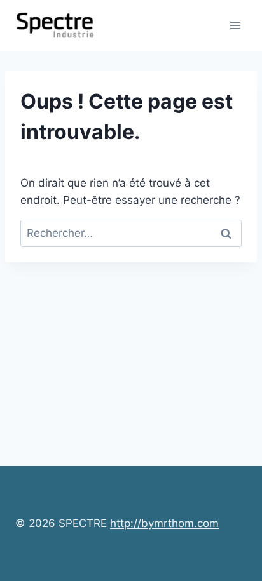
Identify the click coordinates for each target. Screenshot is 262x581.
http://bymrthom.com (164, 523)
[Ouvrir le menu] (235, 25)
